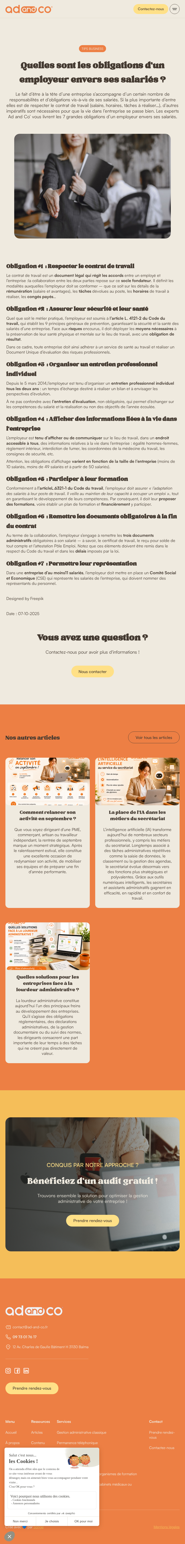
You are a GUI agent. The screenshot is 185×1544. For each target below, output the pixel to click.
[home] (29, 9)
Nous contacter (93, 671)
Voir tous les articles (154, 737)
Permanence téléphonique (77, 1442)
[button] (175, 9)
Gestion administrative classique (81, 1432)
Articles (37, 1432)
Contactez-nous (151, 9)
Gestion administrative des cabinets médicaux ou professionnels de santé (94, 1486)
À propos (12, 1442)
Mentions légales (167, 1527)
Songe (39, 1527)
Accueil (11, 1432)
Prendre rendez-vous (92, 1220)
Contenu (38, 1442)
